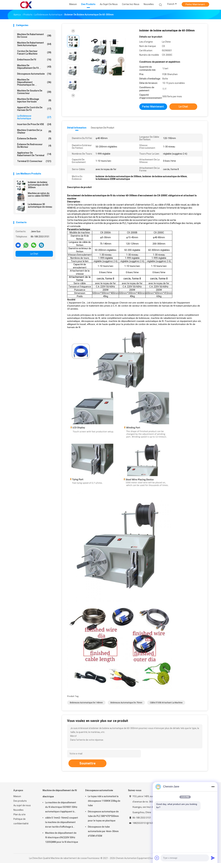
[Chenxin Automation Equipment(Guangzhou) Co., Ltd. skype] (41, 245)
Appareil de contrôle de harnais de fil (34, 108)
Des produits (20, 801)
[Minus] (213, 787)
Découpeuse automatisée (34, 73)
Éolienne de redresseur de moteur (34, 145)
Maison (17, 796)
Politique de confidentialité (20, 821)
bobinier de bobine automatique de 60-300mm (38, 185)
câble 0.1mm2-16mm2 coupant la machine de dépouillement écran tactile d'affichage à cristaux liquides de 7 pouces (61, 822)
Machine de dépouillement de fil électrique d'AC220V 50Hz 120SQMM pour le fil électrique (61, 837)
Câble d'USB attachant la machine (166, 703)
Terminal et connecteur (34, 161)
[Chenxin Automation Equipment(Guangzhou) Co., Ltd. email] (18, 245)
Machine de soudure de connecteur (34, 92)
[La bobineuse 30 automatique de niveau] (21, 207)
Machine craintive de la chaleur (34, 131)
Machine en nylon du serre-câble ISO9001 (39, 194)
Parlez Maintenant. (195, 4)
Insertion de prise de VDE (34, 124)
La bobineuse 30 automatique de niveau (40, 205)
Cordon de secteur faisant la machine (34, 52)
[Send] (212, 857)
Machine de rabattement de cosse (34, 35)
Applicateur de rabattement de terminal (34, 154)
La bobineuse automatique (34, 117)
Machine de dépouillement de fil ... (34, 66)
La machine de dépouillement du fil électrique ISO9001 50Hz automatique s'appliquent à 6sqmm (61, 807)
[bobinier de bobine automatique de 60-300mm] (21, 185)
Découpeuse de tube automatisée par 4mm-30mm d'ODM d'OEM (103, 831)
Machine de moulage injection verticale (34, 100)
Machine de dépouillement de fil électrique (60, 793)
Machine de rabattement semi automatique (34, 44)
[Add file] (157, 857)
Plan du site (19, 814)
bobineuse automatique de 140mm (86, 703)
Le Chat (34, 253)
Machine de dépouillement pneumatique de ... (34, 82)
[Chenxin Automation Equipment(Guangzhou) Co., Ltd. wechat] (33, 245)
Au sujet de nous (22, 805)
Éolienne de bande (34, 138)
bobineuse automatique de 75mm (126, 703)
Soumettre (87, 763)
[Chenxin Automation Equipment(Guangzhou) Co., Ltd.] (26, 5)
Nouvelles (18, 810)
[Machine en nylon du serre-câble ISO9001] (21, 196)
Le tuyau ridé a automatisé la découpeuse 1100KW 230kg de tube (104, 801)
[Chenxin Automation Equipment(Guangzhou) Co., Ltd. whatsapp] (25, 245)
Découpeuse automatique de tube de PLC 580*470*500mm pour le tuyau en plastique (103, 816)
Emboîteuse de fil (34, 59)
